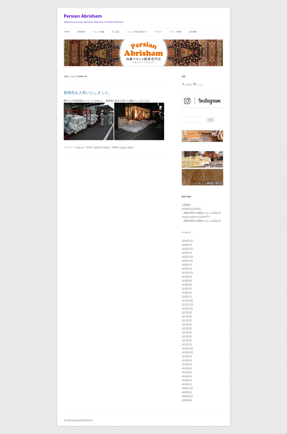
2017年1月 (187, 344)
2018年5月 (187, 280)
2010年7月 (187, 380)
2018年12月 (187, 272)
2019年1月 (187, 268)
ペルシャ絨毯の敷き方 (137, 31)
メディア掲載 (175, 31)
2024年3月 (187, 244)
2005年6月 (187, 399)
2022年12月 (187, 256)
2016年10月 (187, 352)
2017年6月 (187, 324)
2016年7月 (187, 364)
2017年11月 (187, 304)
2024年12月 (187, 240)
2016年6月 (187, 368)
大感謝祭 (186, 204)
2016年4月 (187, 376)
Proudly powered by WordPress (78, 420)
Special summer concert (196, 216)
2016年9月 (187, 356)
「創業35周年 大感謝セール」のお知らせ (201, 220)
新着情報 (81, 31)
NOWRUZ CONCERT (191, 208)
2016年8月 (187, 360)
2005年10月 (187, 395)
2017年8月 (187, 316)
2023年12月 (187, 248)
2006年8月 (187, 391)
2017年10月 (187, 308)
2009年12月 (187, 387)
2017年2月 (187, 340)
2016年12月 (187, 348)
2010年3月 (187, 383)
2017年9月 (187, 312)
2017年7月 (187, 320)
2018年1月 (187, 296)
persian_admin (126, 147)
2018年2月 (187, 292)
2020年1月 (187, 264)
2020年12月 (187, 260)
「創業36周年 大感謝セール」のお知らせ (201, 212)
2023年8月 (187, 252)
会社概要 (193, 31)
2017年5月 (187, 328)
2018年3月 (187, 288)
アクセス (158, 31)
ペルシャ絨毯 (98, 31)
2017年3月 (187, 336)
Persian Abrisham (83, 16)
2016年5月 (187, 372)
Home (67, 31)
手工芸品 (116, 31)
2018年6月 (187, 276)
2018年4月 (187, 284)
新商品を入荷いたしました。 (88, 92)
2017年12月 (187, 300)
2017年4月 (187, 332)
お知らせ (80, 147)
